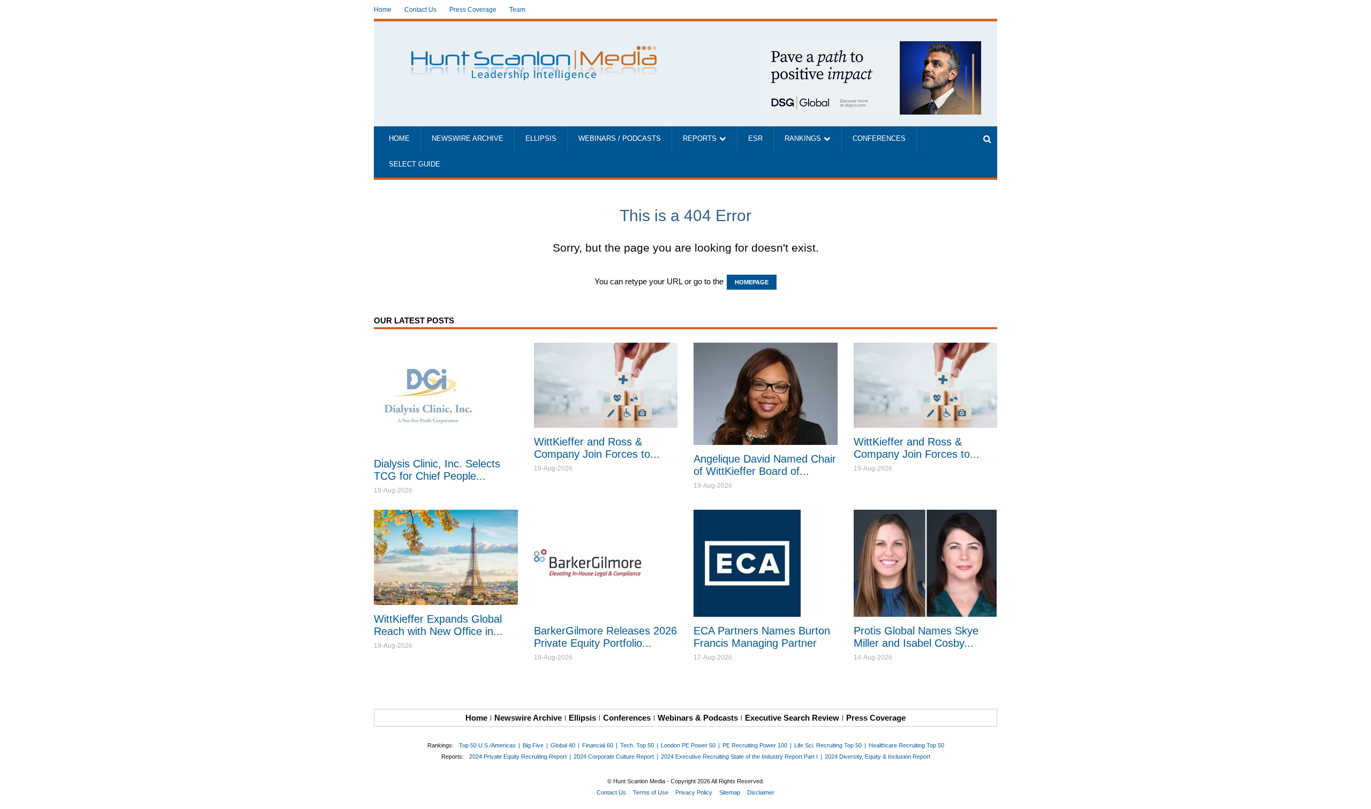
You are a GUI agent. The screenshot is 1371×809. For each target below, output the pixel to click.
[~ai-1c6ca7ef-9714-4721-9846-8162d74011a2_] (868, 46)
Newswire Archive (467, 138)
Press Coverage (472, 9)
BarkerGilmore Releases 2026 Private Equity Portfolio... (605, 637)
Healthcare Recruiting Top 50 (906, 745)
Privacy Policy (693, 792)
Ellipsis (540, 138)
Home (382, 9)
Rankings (803, 138)
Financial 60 (597, 745)
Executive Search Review (792, 717)
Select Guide (414, 164)
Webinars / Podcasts (619, 138)
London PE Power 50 (688, 745)
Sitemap (729, 792)
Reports (700, 138)
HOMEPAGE (752, 282)
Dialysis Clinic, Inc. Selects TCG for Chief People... (437, 470)
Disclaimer (760, 792)
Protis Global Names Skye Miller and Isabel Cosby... (916, 637)
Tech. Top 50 (637, 745)
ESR (755, 138)
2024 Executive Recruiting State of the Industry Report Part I (739, 756)
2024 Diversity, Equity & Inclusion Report (877, 756)
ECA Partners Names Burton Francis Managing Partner (762, 637)
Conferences (879, 138)
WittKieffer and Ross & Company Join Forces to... (597, 448)
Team (517, 9)
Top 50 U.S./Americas (487, 745)
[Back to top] (1355, 793)
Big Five (533, 745)
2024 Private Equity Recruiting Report (518, 756)
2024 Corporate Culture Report (614, 756)
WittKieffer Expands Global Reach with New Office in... (438, 625)
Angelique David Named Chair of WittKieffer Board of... (765, 465)
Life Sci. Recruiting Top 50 (828, 745)
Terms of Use (650, 792)
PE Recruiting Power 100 (754, 745)
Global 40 (563, 745)
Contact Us (420, 9)
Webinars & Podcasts (698, 717)
